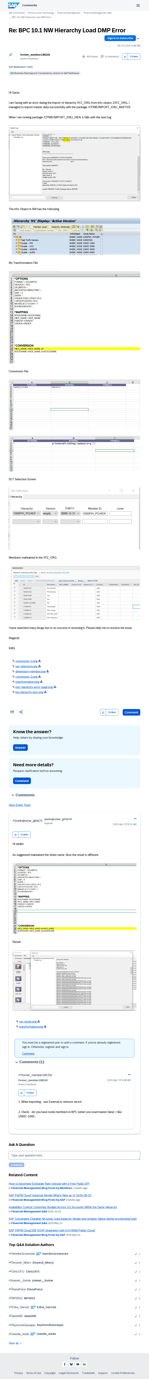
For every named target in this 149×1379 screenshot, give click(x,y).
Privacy (18, 1373)
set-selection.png (26, 666)
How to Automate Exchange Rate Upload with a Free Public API (49, 1183)
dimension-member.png (30, 671)
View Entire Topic (20, 805)
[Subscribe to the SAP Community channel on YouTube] (77, 1364)
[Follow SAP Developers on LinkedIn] (84, 1364)
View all (14, 1343)
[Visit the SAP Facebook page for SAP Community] (64, 1364)
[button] (125, 56)
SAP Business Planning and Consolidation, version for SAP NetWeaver (44, 73)
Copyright (50, 1373)
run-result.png (28, 1021)
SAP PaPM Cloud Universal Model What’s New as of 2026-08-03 (50, 1195)
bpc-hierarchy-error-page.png (34, 687)
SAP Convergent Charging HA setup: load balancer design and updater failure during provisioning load (72, 1218)
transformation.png (27, 681)
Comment (131, 712)
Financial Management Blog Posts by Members (41, 1188)
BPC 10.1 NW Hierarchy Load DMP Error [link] (31, 17)
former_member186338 (35, 54)
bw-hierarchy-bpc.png (29, 692)
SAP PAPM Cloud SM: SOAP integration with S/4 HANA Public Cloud (52, 1230)
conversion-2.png (26, 676)
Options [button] (137, 38)
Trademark (88, 1373)
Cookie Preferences (123, 1373)
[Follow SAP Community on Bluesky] (71, 1364)
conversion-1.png (26, 661)
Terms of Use (33, 1373)
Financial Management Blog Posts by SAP (38, 1199)
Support (103, 1373)
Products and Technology (41, 13)
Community (29, 5)
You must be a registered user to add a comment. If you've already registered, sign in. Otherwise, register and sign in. (71, 1044)
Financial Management (68, 13)
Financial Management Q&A (98, 13)
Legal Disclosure (69, 1373)
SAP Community (17, 13)
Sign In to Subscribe (120, 38)
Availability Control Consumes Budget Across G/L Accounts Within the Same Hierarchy (63, 1207)
